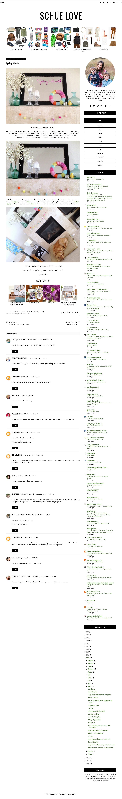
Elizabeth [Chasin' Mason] (23, 494)
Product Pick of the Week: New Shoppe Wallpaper (99, 276)
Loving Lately (51, 303)
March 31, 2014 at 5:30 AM (42, 340)
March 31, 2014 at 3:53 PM (33, 455)
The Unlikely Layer (93, 214)
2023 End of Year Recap (94, 425)
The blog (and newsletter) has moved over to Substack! (99, 403)
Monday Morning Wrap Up (95, 221)
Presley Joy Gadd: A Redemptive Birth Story (99, 570)
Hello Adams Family (93, 233)
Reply (15, 351)
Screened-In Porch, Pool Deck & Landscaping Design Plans (97, 187)
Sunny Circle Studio (93, 445)
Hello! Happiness (92, 282)
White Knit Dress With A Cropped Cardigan (97, 477)
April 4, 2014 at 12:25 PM (48, 576)
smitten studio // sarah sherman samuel (100, 583)
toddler (100, 149)
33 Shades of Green (93, 592)
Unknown (16, 377)
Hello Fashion (91, 335)
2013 (87, 758)
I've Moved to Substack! (94, 375)
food (100, 130)
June (89, 678)
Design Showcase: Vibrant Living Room (98, 730)
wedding (100, 165)
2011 (87, 763)
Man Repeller (91, 511)
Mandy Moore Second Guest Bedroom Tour (99, 585)
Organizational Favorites (95, 546)
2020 (87, 640)
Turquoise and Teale (94, 357)
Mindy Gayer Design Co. (95, 424)
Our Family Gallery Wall (94, 717)
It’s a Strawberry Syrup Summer (97, 315)
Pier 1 (33, 204)
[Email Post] (42, 311)
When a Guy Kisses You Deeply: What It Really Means (99, 367)
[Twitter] (94, 106)
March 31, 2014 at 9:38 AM (25, 395)
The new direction (93, 411)
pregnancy (100, 161)
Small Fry (90, 364)
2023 (87, 632)
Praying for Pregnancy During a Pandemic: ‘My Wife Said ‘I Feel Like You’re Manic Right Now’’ (98, 514)
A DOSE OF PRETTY (93, 490)
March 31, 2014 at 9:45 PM (41, 515)
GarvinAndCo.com (93, 314)
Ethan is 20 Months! (93, 742)
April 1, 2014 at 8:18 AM (29, 537)
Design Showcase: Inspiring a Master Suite (99, 739)
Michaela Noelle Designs (95, 380)
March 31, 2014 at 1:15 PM (30, 432)
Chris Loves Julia (92, 258)
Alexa (14, 475)
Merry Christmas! (34, 303)
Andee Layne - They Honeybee (97, 289)
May (89, 681)
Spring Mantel (91, 689)
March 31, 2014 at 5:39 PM (44, 494)
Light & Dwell (91, 544)
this (28, 202)
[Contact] (109, 106)
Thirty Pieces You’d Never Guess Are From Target (98, 292)
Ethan (100, 141)
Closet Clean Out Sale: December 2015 (99, 618)
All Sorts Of (90, 273)
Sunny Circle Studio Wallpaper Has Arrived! (98, 447)
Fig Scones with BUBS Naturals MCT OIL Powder (99, 554)
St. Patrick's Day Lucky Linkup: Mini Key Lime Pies (100, 748)
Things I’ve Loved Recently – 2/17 (97, 329)
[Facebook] (90, 106)
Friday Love (90, 708)
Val (13, 395)
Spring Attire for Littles (93, 714)
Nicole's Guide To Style (94, 616)
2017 (87, 649)
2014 (87, 658)
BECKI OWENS (91, 205)
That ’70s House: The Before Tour (98, 523)
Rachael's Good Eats (94, 265)
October (90, 666)
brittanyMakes (91, 529)
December (91, 660)
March (90, 686)
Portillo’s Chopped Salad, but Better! (98, 235)
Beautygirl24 (17, 455)
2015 (87, 655)
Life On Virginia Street (94, 184)
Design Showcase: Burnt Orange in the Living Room (101, 745)
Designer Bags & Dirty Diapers (97, 467)
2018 (87, 646)
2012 (87, 760)
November (91, 663)
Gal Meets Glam (92, 212)
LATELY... (90, 602)
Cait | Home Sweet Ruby (22, 340)
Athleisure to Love (93, 389)
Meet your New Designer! (95, 418)
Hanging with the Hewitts (95, 483)
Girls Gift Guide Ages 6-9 (95, 439)
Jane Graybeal (91, 576)
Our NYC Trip (91, 469)
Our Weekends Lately (93, 705)
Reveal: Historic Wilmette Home (97, 432)
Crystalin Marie (92, 343)
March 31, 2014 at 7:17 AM (36, 358)
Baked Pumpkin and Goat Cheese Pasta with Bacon (99, 594)
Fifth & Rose (91, 453)
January (90, 754)
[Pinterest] (98, 106)
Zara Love (90, 736)
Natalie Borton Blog (93, 401)
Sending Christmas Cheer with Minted (99, 578)
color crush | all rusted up (95, 284)
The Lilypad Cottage (93, 350)
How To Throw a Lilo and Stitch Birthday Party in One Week (100, 307)
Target (15, 202)
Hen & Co (90, 417)
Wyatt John (100, 157)
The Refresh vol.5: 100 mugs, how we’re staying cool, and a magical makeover (100, 531)
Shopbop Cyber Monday (95, 499)
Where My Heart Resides (95, 567)
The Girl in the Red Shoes (95, 438)
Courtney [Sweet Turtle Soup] (25, 576)
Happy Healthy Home (94, 551)
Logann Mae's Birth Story (95, 562)
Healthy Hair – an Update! (95, 396)
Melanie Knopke (92, 497)
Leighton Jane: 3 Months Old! (96, 539)
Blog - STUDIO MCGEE (94, 504)
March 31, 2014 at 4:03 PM (26, 475)
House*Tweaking (92, 522)
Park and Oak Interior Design (96, 431)
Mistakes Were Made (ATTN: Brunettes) (99, 300)
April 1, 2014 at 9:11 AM (29, 558)
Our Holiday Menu (93, 492)
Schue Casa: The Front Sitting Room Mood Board (69, 304)
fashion (100, 126)
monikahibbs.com (93, 387)
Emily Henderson (92, 193)
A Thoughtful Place (93, 219)
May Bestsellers (92, 345)
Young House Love (93, 226)
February (90, 751)
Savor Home (91, 600)
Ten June (90, 607)
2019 (87, 643)
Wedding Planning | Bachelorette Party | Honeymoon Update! (100, 251)
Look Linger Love (92, 321)
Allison (15, 414)
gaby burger (91, 410)
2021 (87, 638)
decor (14, 313)
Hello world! (91, 455)
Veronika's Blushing (93, 298)
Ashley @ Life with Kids (21, 515)
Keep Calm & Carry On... (95, 537)
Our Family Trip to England (95, 179)
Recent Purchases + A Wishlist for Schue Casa (17, 304)
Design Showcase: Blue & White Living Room (99, 695)
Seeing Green (91, 723)
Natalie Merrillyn (92, 394)
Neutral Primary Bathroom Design (98, 352)
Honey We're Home (93, 249)
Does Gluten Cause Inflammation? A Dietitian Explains (98, 267)
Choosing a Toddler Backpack (95, 733)
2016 (87, 652)
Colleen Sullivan (19, 358)
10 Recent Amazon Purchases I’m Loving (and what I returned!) (100, 337)
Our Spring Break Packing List (96, 359)
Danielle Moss (91, 305)
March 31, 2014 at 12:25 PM (29, 414)
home (20, 313)
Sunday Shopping (92, 692)
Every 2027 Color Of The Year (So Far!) (99, 228)
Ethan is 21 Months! (93, 698)
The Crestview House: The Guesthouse (99, 506)
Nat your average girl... (94, 560)
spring (26, 313)
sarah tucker (91, 460)
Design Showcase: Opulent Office (96, 711)
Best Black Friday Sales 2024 (96, 382)
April (89, 683)
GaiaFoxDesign (72, 794)
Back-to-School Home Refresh (97, 207)
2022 (87, 635)
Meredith (16, 558)
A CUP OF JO (91, 177)
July (89, 675)
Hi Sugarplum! (91, 240)
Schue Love (61, 15)
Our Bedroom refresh (94, 462)
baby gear (100, 153)
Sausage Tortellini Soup (94, 485)
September (91, 669)
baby (100, 145)
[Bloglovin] (105, 106)
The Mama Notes (92, 328)
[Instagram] (101, 106)
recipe (100, 137)
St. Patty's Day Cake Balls (94, 720)
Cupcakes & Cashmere (94, 373)
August (90, 672)
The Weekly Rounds (93, 322)
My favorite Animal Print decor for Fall (99, 259)
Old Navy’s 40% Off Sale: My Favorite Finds (99, 243)
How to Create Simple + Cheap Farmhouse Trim (97, 610)
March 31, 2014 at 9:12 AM (30, 377)
